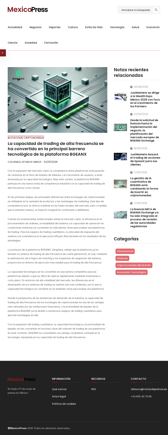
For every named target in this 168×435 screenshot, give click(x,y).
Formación (51, 42)
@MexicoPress (17, 428)
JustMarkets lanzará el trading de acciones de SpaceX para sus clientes (145, 159)
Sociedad (31, 42)
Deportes (55, 27)
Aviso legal (59, 396)
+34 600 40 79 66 (141, 396)
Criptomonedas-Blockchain (134, 265)
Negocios (36, 27)
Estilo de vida (94, 27)
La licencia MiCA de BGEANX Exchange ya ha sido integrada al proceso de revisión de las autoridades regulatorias (144, 217)
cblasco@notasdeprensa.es (149, 389)
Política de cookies (64, 404)
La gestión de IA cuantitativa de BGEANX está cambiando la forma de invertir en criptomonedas (144, 186)
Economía (153, 27)
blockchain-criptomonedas (26, 138)
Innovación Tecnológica (131, 272)
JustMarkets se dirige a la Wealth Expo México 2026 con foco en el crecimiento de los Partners (145, 99)
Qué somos (59, 389)
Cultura (73, 27)
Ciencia (12, 42)
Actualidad (15, 27)
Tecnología (117, 27)
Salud (135, 27)
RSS (93, 389)
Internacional (125, 251)
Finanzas (122, 258)
